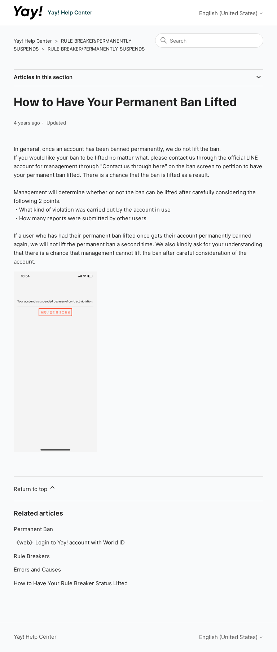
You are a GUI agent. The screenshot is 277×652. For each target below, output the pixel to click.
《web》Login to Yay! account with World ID (69, 542)
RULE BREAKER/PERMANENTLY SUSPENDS (96, 49)
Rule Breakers (32, 556)
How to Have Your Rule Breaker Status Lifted (71, 583)
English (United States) (229, 13)
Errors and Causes (37, 569)
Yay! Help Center (33, 41)
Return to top (31, 489)
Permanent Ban (33, 529)
